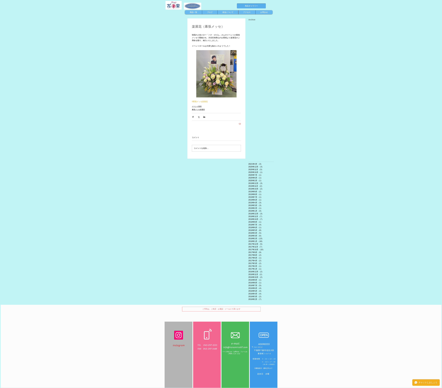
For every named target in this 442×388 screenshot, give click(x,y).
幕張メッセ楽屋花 (198, 109)
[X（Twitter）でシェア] (199, 117)
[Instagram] (178, 335)
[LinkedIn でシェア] (204, 117)
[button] (221, 309)
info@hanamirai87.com (235, 347)
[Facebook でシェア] (193, 117)
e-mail (235, 343)
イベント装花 (197, 106)
